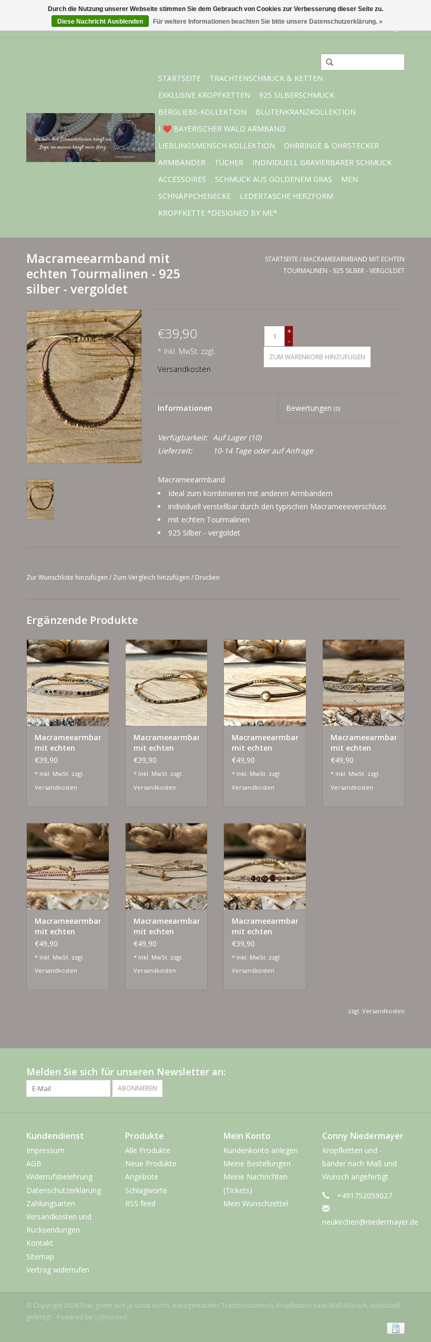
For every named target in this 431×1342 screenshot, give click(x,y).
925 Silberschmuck (296, 95)
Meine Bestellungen (257, 1163)
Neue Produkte (151, 1163)
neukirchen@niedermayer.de (370, 1222)
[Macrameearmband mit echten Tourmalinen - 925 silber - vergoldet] (67, 682)
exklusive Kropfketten (204, 95)
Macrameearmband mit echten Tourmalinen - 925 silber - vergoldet (68, 742)
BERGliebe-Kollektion (202, 112)
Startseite (179, 78)
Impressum (45, 1150)
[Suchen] (326, 63)
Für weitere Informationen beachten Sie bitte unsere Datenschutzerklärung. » (268, 21)
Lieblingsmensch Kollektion (216, 145)
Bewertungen (313, 408)
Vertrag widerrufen (57, 1270)
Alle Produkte (147, 1150)
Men (349, 179)
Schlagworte (146, 1190)
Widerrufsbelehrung (59, 1177)
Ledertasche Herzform (286, 196)
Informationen (185, 408)
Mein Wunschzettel (255, 1203)
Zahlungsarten (50, 1203)
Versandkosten (184, 369)
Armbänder (182, 162)
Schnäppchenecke (194, 196)
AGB (34, 1163)
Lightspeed (110, 1317)
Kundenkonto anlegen (260, 1150)
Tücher (228, 162)
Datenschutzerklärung (63, 1190)
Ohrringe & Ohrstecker (331, 145)
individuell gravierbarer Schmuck (322, 162)
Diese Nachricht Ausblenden (100, 21)
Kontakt (39, 1243)
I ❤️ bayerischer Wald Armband (221, 129)
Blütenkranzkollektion (305, 112)
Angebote (141, 1177)
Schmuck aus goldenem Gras (273, 179)
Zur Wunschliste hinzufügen (67, 577)
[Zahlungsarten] (394, 1327)
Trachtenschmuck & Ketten (266, 78)
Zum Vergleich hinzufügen (152, 577)
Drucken (207, 577)
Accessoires (182, 179)
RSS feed (140, 1203)
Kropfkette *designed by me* (218, 213)
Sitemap (40, 1257)
